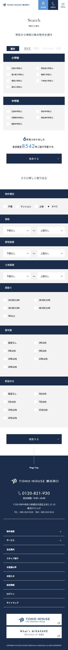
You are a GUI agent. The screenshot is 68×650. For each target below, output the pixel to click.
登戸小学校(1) (17, 87)
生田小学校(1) (17, 68)
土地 (58, 48)
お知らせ (11, 576)
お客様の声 (12, 567)
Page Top (34, 467)
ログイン (11, 593)
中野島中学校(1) (18, 117)
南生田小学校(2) (47, 68)
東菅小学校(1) (17, 81)
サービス (11, 540)
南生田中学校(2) (47, 117)
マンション (48, 48)
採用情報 (11, 585)
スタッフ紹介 (12, 558)
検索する (34, 158)
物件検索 (11, 531)
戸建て (36, 48)
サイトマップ (12, 602)
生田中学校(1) (17, 111)
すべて (27, 48)
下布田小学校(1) (47, 81)
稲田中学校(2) (17, 124)
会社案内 (11, 549)
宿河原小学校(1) (18, 74)
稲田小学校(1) (46, 74)
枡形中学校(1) (46, 111)
